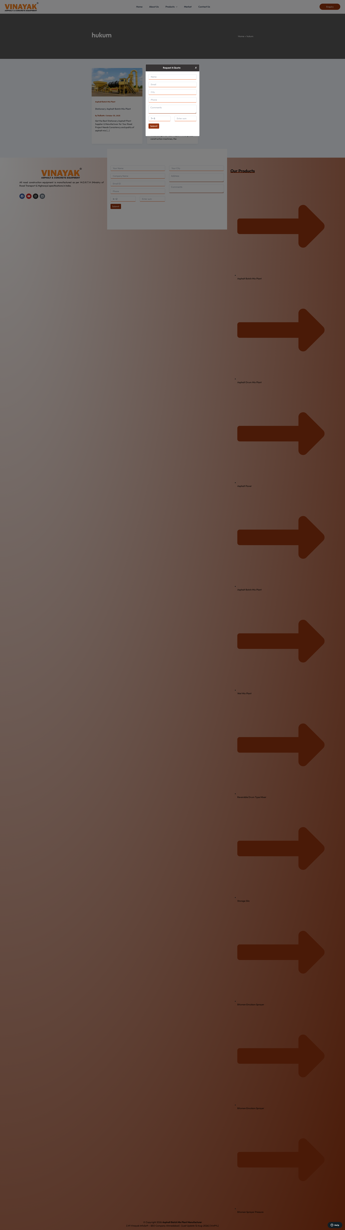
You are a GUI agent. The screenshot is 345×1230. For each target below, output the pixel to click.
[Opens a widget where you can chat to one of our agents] (334, 1225)
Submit (153, 126)
